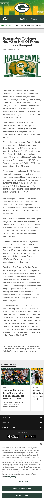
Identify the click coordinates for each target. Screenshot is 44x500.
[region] (22, 470)
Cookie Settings (22, 481)
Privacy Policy (10, 477)
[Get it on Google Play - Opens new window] (30, 438)
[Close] (41, 444)
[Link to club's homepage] (5, 18)
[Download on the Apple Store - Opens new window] (13, 437)
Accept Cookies (22, 495)
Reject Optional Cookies (22, 488)
